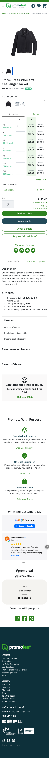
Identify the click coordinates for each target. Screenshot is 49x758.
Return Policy (8, 661)
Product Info (13, 261)
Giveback (6, 690)
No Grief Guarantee (24, 462)
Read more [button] (15, 555)
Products (5, 13)
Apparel (13, 13)
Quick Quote (24, 221)
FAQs (4, 675)
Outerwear (21, 13)
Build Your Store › (25, 499)
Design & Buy (24, 213)
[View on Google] (7, 538)
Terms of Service (9, 701)
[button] (4, 6)
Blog (4, 693)
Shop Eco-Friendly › (25, 448)
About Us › (25, 473)
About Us (6, 684)
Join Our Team (8, 696)
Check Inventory (39, 208)
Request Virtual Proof (24, 236)
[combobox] (24, 104)
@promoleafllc (23, 576)
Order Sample (24, 228)
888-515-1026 (25, 396)
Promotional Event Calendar (14, 670)
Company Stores (24, 487)
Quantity (5, 198)
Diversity (6, 687)
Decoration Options (36, 261)
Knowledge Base (9, 672)
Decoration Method (10, 184)
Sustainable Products (24, 436)
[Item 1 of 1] (24, 71)
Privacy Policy (8, 699)
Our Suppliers (8, 667)
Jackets (28, 13)
